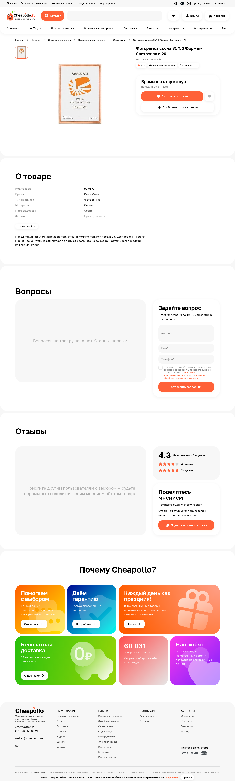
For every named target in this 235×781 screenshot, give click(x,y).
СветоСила (91, 194)
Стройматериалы (108, 721)
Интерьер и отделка (62, 28)
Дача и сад (152, 28)
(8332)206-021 (202, 3)
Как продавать (148, 715)
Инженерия (105, 746)
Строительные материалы (98, 28)
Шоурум (62, 741)
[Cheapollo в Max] (188, 3)
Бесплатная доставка (36, 3)
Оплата (61, 721)
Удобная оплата (64, 3)
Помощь (61, 731)
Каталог (55, 16)
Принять (187, 777)
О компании (188, 715)
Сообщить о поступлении (180, 107)
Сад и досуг (105, 731)
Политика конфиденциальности (203, 772)
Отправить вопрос (183, 387)
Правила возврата (139, 772)
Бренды (185, 731)
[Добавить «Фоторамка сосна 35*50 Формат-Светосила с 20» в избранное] (209, 96)
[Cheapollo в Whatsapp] (182, 3)
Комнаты (103, 751)
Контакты (223, 3)
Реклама (145, 721)
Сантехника (130, 28)
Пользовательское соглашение (168, 772)
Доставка (62, 726)
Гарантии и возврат (69, 715)
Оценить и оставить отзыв (189, 525)
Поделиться (190, 65)
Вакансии (187, 726)
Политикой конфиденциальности (179, 374)
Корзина (219, 16)
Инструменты (176, 28)
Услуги (61, 746)
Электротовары (203, 28)
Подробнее (171, 777)
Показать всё (25, 226)
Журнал (61, 736)
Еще (224, 28)
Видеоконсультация (164, 65)
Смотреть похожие (175, 96)
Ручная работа (107, 757)
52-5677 (153, 59)
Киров (13, 3)
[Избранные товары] (173, 16)
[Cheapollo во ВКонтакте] (17, 746)
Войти (194, 16)
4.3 (143, 65)
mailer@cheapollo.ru (29, 738)
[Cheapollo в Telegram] (175, 3)
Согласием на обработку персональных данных (184, 376)
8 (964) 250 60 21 (26, 731)
